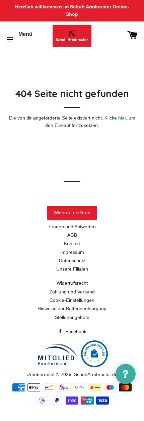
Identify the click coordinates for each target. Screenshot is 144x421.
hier (122, 118)
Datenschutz (72, 260)
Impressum (72, 252)
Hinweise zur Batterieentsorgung (72, 308)
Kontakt (72, 243)
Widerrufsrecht (72, 283)
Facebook (75, 331)
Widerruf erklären (72, 212)
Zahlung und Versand (72, 291)
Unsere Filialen (72, 269)
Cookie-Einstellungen (72, 300)
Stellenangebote (72, 317)
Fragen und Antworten (72, 226)
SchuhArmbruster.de (96, 374)
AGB (72, 235)
